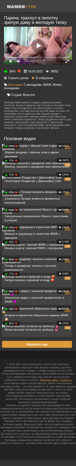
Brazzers (29, 94)
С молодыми (32, 84)
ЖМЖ (47, 84)
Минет (57, 84)
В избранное (44, 78)
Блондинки (11, 88)
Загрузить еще (37, 344)
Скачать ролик (18, 78)
